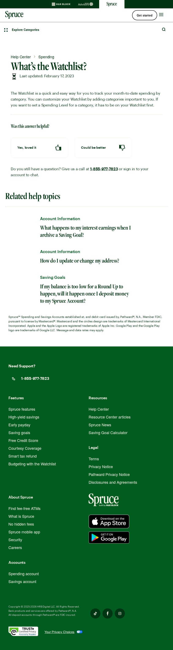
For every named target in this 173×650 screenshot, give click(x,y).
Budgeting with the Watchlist (32, 463)
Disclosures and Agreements (113, 482)
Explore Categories (25, 29)
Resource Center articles (110, 417)
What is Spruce (21, 516)
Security (15, 539)
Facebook (108, 613)
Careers (15, 547)
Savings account (22, 581)
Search (164, 29)
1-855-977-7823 (104, 169)
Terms (94, 458)
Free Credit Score (23, 440)
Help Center (99, 409)
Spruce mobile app (24, 531)
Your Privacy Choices (59, 632)
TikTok (95, 613)
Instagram (120, 613)
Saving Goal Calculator (108, 432)
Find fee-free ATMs (24, 508)
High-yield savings (23, 417)
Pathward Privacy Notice (109, 474)
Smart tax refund (22, 456)
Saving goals (19, 432)
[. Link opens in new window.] (26, 632)
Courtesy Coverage (24, 448)
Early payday (19, 424)
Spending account (23, 573)
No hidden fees (21, 524)
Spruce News (100, 424)
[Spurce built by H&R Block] (109, 521)
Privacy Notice (101, 466)
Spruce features (21, 409)
